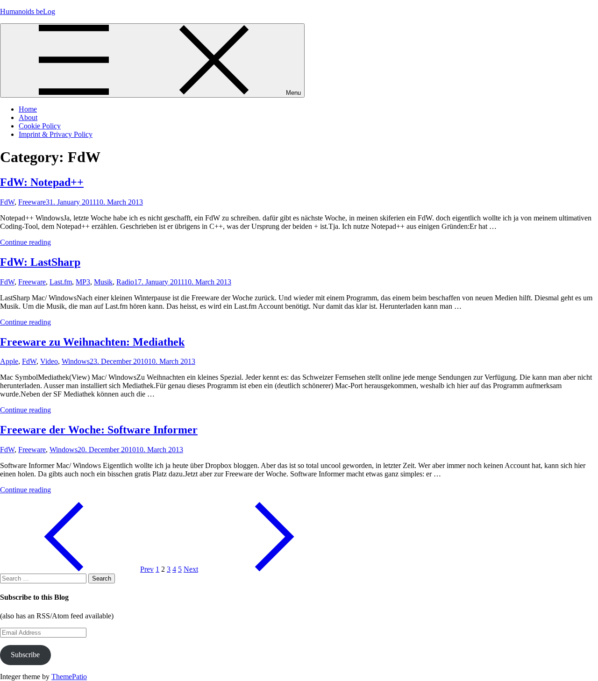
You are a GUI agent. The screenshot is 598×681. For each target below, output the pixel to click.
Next (191, 569)
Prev (147, 569)
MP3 (83, 282)
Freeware (32, 202)
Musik (103, 282)
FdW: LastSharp (40, 262)
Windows (76, 361)
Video (49, 361)
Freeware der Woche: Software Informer (99, 430)
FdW (7, 202)
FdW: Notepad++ (42, 182)
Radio (125, 282)
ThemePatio (69, 677)
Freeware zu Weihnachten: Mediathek (92, 342)
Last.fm (61, 282)
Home (28, 109)
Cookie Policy (40, 126)
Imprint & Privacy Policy (56, 134)
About (28, 117)
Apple (9, 361)
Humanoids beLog (27, 11)
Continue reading (25, 242)
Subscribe (25, 655)
